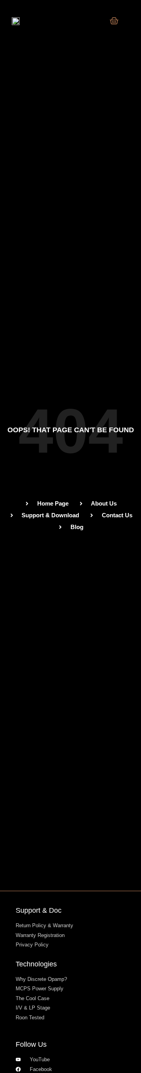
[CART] (114, 21)
